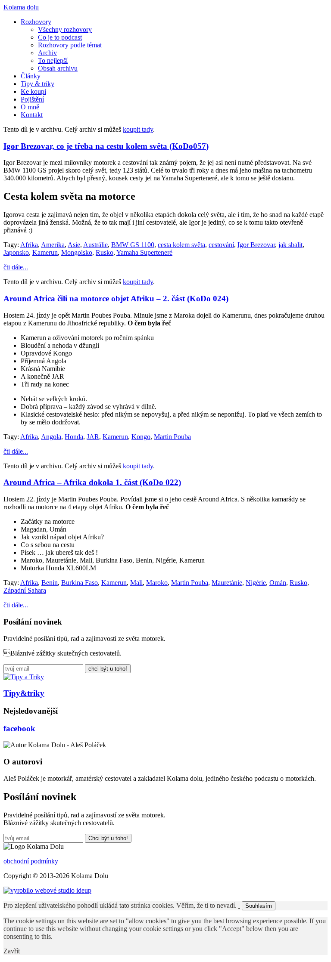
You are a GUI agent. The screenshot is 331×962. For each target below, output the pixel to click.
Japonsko (16, 252)
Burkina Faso (79, 582)
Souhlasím (258, 906)
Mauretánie (227, 582)
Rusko (104, 252)
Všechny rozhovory (65, 29)
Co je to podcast (60, 37)
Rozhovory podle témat (70, 45)
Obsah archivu (58, 68)
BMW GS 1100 (132, 244)
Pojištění (32, 99)
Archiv (47, 52)
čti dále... (15, 267)
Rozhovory (36, 21)
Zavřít (11, 951)
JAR (93, 436)
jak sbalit (290, 244)
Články (31, 76)
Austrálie (95, 244)
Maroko (157, 582)
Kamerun (45, 252)
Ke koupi (33, 91)
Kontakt (32, 114)
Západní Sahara (24, 590)
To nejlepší (53, 60)
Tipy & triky (37, 83)
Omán (277, 582)
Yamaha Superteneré (144, 252)
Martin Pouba (172, 436)
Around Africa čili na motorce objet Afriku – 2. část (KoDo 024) (115, 298)
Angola (51, 436)
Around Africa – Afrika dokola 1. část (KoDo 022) (92, 482)
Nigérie (256, 582)
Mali (136, 582)
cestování (221, 244)
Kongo (140, 436)
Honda (74, 436)
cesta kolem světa (181, 244)
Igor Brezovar (256, 244)
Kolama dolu (21, 7)
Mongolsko (76, 252)
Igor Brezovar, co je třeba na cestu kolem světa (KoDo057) (106, 146)
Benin (49, 582)
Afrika (29, 244)
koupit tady (138, 129)
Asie (74, 244)
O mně (30, 107)
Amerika (53, 244)
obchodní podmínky (30, 861)
